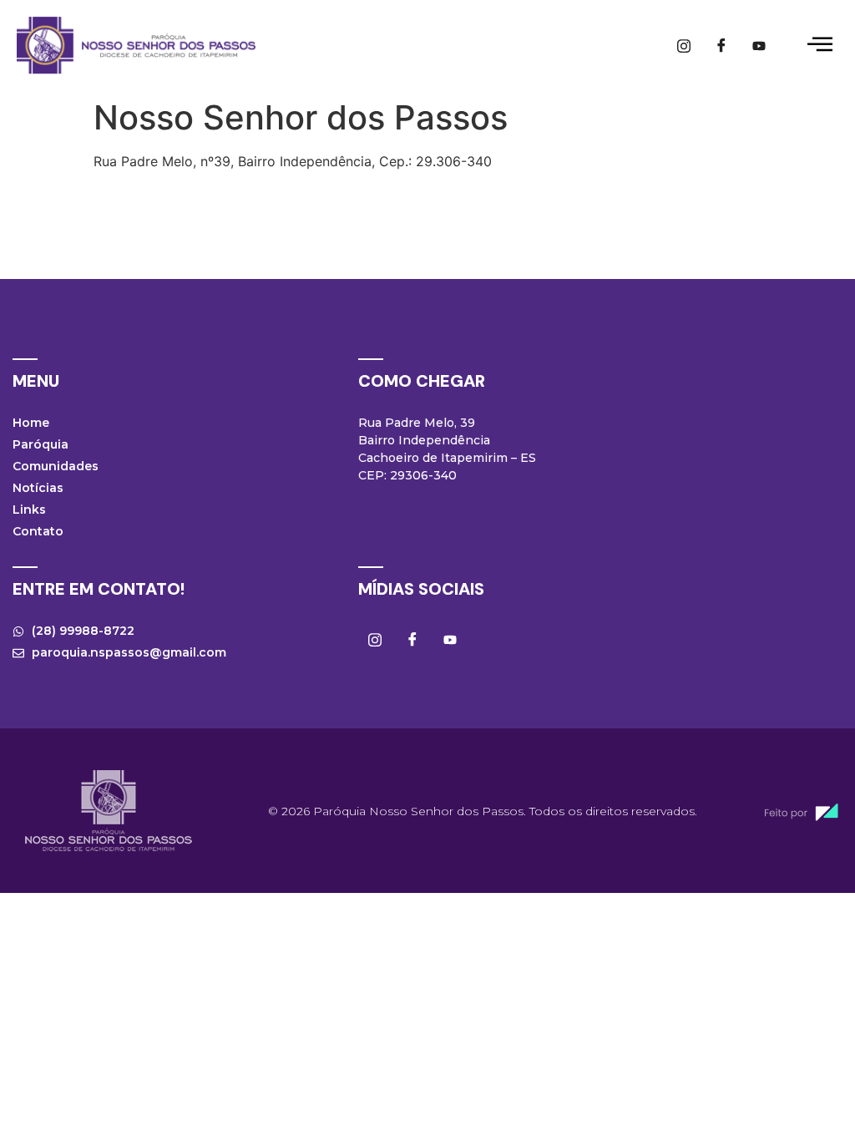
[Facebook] (721, 45)
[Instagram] (683, 45)
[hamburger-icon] (819, 45)
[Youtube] (759, 45)
